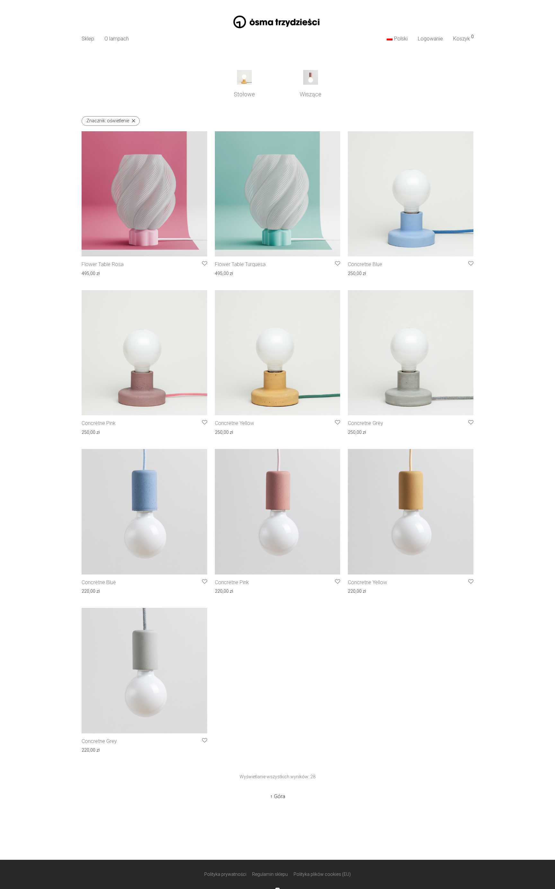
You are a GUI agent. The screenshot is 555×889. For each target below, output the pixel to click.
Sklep (88, 39)
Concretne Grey (365, 423)
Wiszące (311, 94)
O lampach (116, 39)
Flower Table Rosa (103, 264)
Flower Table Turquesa (240, 264)
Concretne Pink (99, 423)
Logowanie (430, 39)
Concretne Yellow (234, 423)
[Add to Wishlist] (204, 264)
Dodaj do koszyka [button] (97, 273)
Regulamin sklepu (270, 874)
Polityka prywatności (225, 874)
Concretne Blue (365, 264)
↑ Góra (277, 796)
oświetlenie (107, 120)
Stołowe (244, 94)
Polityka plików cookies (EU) (322, 874)
